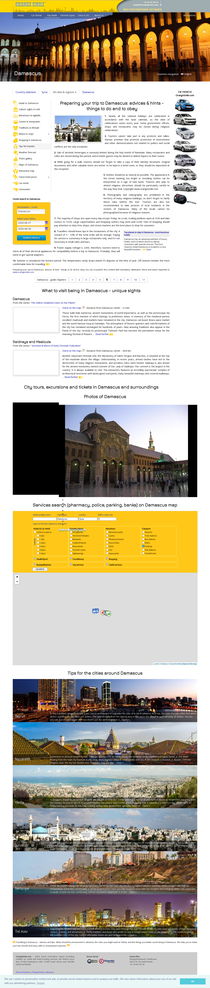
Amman (21, 845)
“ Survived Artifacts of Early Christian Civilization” (55, 345)
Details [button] (41, 983)
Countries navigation (168, 74)
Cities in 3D (83, 15)
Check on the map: (72, 307)
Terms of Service (23, 972)
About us (50, 972)
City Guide (52, 15)
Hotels (20, 15)
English (187, 74)
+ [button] (17, 577)
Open (148, 249)
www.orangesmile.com (23, 272)
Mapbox (165, 663)
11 (143, 279)
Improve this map (189, 664)
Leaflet (156, 663)
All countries (189, 15)
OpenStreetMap (176, 663)
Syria (44, 92)
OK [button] (192, 981)
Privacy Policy (38, 972)
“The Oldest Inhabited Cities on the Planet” (53, 302)
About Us (99, 15)
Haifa (19, 802)
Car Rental (36, 15)
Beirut (20, 716)
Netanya (22, 888)
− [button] (17, 582)
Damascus (88, 92)
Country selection (26, 92)
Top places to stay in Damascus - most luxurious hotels (146, 233)
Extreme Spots (67, 15)
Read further (102, 334)
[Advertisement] (77, 193)
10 (135, 279)
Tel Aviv (21, 931)
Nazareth (22, 759)
